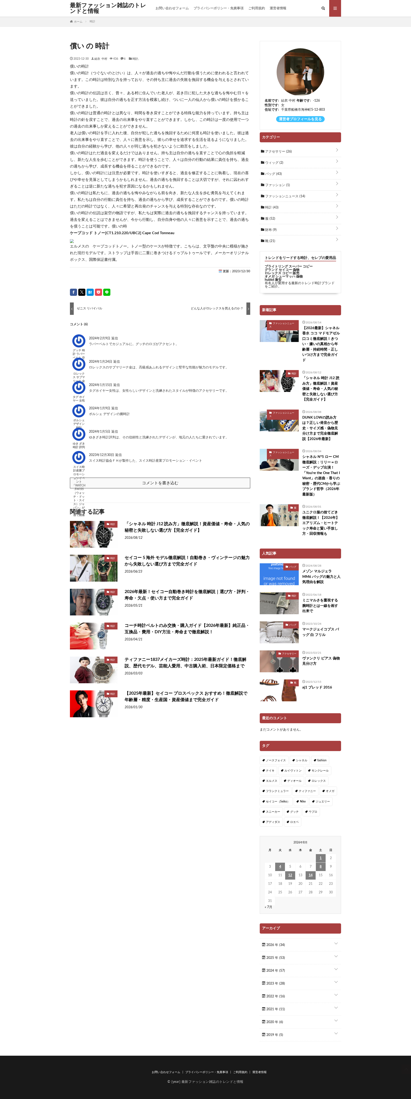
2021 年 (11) (275, 1009)
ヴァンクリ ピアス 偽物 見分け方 (321, 661)
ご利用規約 (256, 8)
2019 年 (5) (274, 1035)
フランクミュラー (277, 791)
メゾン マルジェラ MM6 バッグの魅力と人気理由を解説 (321, 576)
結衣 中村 (100, 58)
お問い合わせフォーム (172, 8)
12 (290, 875)
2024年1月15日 (101, 385)
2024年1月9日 (100, 408)
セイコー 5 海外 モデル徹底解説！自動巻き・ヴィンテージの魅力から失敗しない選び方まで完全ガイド (187, 561)
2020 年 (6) (274, 1022)
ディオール (294, 780)
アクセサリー (278, 151)
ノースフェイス (276, 760)
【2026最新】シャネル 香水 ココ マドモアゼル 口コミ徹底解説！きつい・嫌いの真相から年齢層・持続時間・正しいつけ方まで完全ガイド (321, 344)
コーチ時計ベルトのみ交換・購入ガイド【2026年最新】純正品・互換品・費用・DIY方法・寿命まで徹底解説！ (187, 629)
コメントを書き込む (160, 483)
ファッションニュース (284, 196)
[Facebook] (73, 292)
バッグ (273, 174)
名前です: (272, 100)
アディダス (273, 822)
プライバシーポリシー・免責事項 (219, 8)
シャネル (301, 760)
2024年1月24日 (101, 361)
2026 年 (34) (275, 945)
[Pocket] (98, 292)
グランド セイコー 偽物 (282, 270)
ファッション (277, 185)
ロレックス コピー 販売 (282, 273)
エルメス (271, 780)
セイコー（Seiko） (278, 801)
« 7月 (268, 907)
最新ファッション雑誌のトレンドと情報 (108, 8)
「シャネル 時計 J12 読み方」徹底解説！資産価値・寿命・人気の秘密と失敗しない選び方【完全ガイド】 (187, 527)
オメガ (330, 791)
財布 (270, 230)
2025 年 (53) (275, 958)
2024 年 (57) (275, 970)
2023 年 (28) (275, 983)
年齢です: (304, 100)
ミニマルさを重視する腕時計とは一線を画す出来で (320, 606)
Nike (303, 801)
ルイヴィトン (293, 770)
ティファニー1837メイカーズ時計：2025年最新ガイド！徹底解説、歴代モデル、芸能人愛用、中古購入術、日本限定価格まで (185, 663)
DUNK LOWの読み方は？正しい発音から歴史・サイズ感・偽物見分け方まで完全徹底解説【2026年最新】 (320, 428)
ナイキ (270, 770)
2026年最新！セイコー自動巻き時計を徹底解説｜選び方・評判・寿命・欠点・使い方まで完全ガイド (187, 595)
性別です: (272, 105)
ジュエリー (323, 801)
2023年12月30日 (102, 455)
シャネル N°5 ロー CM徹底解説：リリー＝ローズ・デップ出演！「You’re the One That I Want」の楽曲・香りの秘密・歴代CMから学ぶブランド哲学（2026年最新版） (321, 475)
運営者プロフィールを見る (300, 119)
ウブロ (313, 811)
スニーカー (273, 811)
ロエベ (294, 822)
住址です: (272, 109)
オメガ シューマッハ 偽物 (284, 276)
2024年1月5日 (100, 431)
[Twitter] (81, 292)
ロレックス (319, 780)
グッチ (294, 811)
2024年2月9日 (100, 338)
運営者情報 (278, 8)
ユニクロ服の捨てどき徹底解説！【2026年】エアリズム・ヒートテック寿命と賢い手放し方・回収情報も (320, 522)
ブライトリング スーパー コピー (289, 266)
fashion (322, 760)
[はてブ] (90, 292)
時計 (135, 58)
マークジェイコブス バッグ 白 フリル (320, 632)
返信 (114, 338)
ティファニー (307, 791)
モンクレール (320, 770)
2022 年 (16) (275, 996)
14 (311, 875)
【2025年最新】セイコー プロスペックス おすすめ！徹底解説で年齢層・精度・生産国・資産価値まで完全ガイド (186, 696)
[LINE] (106, 292)
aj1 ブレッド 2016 (317, 687)
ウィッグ (273, 162)
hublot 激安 (273, 280)
